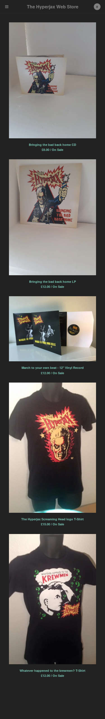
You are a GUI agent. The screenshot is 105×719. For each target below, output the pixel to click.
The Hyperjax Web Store (52, 6)
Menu (6, 6)
